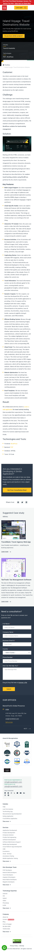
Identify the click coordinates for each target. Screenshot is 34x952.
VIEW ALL (5, 516)
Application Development (10, 830)
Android (5, 893)
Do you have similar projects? (13, 36)
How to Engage (7, 924)
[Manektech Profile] (26, 761)
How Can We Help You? (11, 666)
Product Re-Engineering (9, 837)
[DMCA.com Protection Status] (17, 941)
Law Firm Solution (8, 809)
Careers (8, 919)
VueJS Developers (8, 875)
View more (6, 821)
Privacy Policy (14, 945)
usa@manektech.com (12, 719)
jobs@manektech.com (13, 786)
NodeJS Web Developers (10, 872)
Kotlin (4, 905)
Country (5, 649)
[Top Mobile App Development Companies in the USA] (7, 770)
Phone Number (8, 657)
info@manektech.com (13, 782)
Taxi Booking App (8, 811)
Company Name (8, 632)
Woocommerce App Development (12, 814)
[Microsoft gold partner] (7, 744)
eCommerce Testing (8, 856)
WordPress (14, 443)
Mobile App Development (10, 844)
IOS (4, 896)
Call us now (9, 722)
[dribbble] (5, 795)
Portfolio (7, 65)
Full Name (6, 624)
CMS (4, 849)
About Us (5, 917)
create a (26, 407)
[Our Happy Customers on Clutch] (7, 753)
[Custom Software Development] (17, 761)
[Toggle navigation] (31, 8)
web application (7, 409)
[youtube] (20, 793)
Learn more (4, 551)
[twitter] (14, 793)
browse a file (23, 682)
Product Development (9, 832)
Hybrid (5, 898)
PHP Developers (7, 870)
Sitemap (21, 945)
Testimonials (6, 928)
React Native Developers (10, 879)
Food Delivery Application (10, 818)
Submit (9, 689)
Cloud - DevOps (7, 853)
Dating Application (8, 816)
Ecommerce (6, 851)
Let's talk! (19, 7)
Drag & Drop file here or (15, 682)
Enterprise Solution (8, 835)
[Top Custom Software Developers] (17, 744)
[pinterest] (8, 795)
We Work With (7, 926)
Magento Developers (8, 882)
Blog (4, 921)
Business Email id (9, 640)
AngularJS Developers (9, 877)
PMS (4, 807)
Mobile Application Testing (10, 858)
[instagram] (11, 793)
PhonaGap (6, 903)
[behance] (24, 793)
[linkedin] (5, 793)
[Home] (3, 65)
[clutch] (17, 753)
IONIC (4, 900)
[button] (26, 729)
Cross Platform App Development (12, 846)
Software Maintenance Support (12, 842)
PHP (11, 447)
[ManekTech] (4, 7)
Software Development (9, 839)
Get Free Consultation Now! (17, 490)
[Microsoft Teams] (17, 793)
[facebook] (8, 793)
